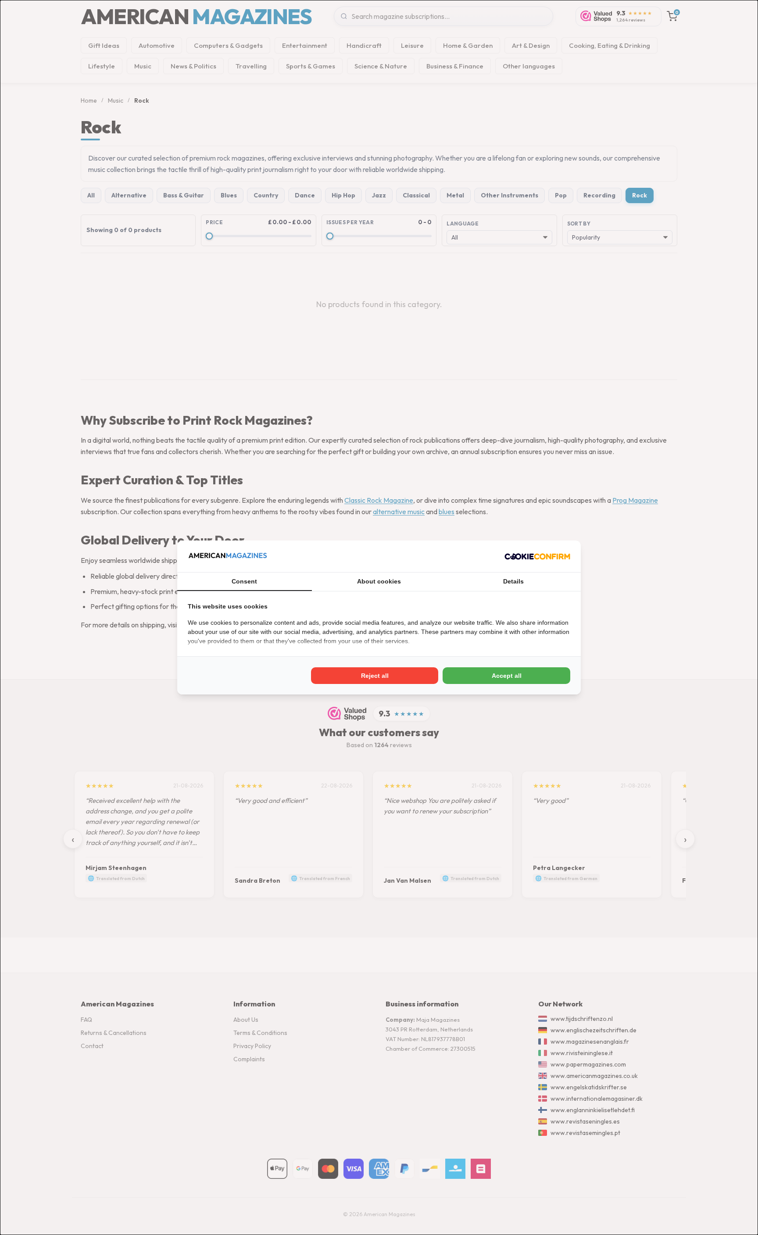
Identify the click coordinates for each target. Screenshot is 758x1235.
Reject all (375, 675)
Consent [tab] (244, 581)
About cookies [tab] (379, 581)
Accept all (507, 675)
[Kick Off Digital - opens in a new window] (537, 556)
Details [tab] (513, 581)
